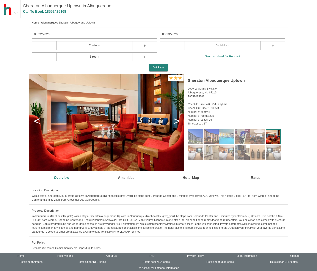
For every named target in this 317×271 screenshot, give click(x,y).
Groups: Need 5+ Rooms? (222, 56)
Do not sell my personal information (158, 267)
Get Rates (158, 67)
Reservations (65, 255)
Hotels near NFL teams (92, 261)
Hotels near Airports (30, 261)
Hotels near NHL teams (284, 261)
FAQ (151, 255)
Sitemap (295, 255)
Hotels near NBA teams (156, 261)
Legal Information (247, 255)
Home (35, 22)
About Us (111, 255)
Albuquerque (49, 22)
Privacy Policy (195, 255)
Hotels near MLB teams (220, 261)
